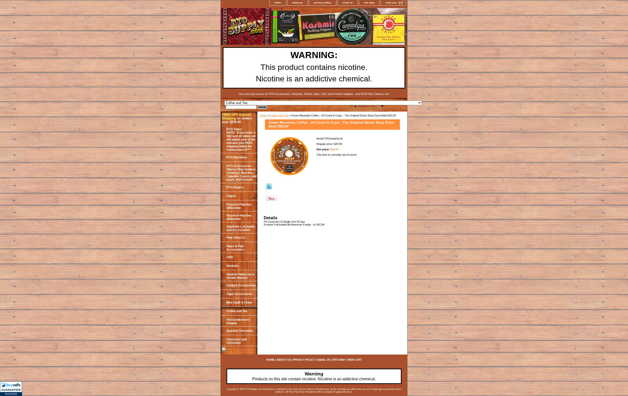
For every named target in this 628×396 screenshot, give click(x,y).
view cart (391, 2)
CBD (229, 257)
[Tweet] (269, 188)
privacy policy (322, 2)
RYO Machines (236, 157)
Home (263, 115)
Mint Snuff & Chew (239, 302)
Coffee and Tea (279, 115)
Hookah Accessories (241, 285)
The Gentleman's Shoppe (238, 321)
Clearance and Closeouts (236, 341)
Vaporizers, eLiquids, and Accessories (240, 228)
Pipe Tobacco (235, 237)
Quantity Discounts (239, 330)
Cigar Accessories (239, 294)
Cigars (231, 196)
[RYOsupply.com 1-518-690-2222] (282, 27)
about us (297, 2)
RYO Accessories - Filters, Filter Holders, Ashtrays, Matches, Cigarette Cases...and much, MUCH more (241, 172)
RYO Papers (235, 187)
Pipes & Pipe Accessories (235, 247)
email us (347, 2)
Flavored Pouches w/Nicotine (239, 206)
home (278, 2)
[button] (11, 388)
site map (369, 2)
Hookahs (232, 266)
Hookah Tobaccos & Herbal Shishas (240, 276)
